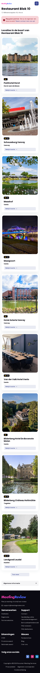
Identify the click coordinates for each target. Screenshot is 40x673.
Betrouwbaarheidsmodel (30, 623)
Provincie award (7, 641)
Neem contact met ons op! (25, 21)
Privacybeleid (10, 667)
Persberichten (26, 638)
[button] (37, 3)
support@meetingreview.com (14, 605)
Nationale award (7, 644)
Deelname (4, 614)
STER (3, 638)
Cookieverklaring (20, 670)
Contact (24, 614)
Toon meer (15, 574)
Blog (22, 641)
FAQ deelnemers (27, 629)
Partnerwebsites (7, 620)
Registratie (5, 617)
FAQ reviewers (26, 626)
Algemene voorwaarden (25, 667)
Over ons (24, 644)
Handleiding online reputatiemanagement (29, 618)
